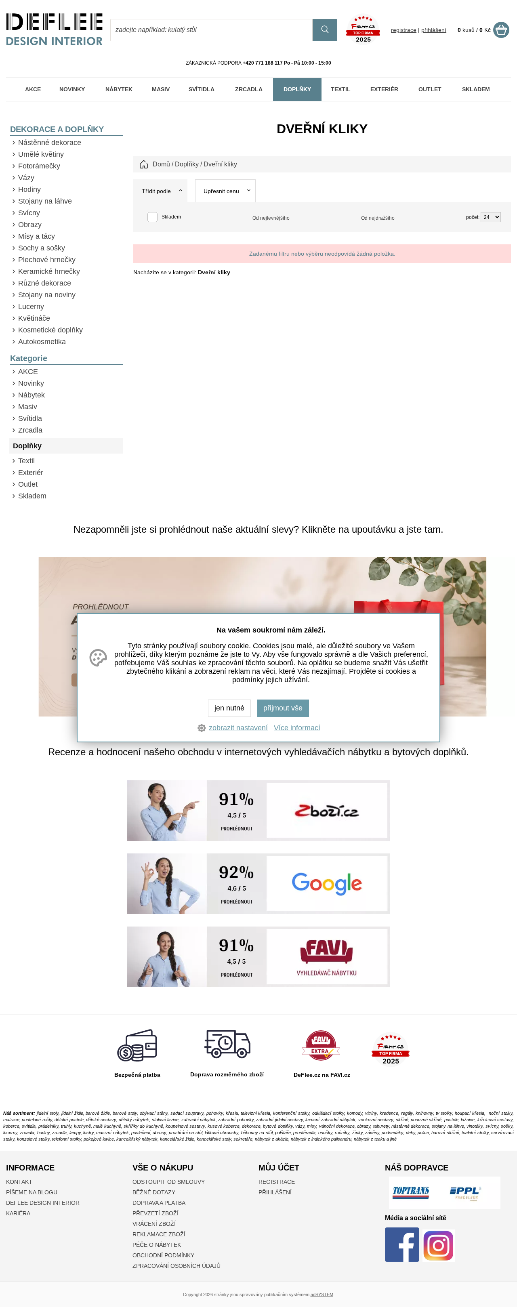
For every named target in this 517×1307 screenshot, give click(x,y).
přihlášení (433, 30)
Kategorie (28, 358)
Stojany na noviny (47, 295)
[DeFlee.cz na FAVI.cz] (321, 1062)
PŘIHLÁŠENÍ (275, 1192)
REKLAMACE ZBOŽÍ (158, 1234)
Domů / (163, 164)
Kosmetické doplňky (50, 330)
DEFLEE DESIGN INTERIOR (43, 1203)
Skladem (32, 496)
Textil (26, 461)
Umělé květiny (41, 154)
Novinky (31, 383)
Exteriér (30, 473)
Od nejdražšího (378, 218)
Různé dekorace (44, 283)
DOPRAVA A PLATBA (158, 1203)
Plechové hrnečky (47, 260)
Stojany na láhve (45, 201)
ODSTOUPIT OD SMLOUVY (168, 1182)
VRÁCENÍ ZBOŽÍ (154, 1224)
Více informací (297, 728)
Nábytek (31, 395)
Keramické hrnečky (49, 271)
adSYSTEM (322, 1294)
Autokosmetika (42, 342)
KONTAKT (19, 1182)
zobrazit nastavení (238, 728)
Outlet (28, 484)
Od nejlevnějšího (271, 218)
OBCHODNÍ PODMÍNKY (163, 1255)
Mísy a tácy (36, 236)
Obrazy (30, 225)
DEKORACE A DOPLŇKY (57, 129)
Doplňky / (188, 164)
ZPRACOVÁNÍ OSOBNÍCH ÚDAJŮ (176, 1266)
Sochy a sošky (41, 248)
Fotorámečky (39, 166)
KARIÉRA (18, 1213)
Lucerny (31, 307)
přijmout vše (283, 708)
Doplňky (27, 446)
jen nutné (229, 708)
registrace (403, 30)
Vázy (26, 178)
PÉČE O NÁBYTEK (156, 1245)
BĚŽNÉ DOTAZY (153, 1192)
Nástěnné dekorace (49, 143)
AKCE (28, 372)
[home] (54, 43)
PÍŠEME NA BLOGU (31, 1192)
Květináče (34, 318)
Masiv (27, 407)
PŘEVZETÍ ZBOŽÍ (155, 1213)
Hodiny (29, 189)
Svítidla (30, 418)
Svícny (29, 213)
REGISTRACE (276, 1182)
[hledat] (325, 30)
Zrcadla (30, 430)
